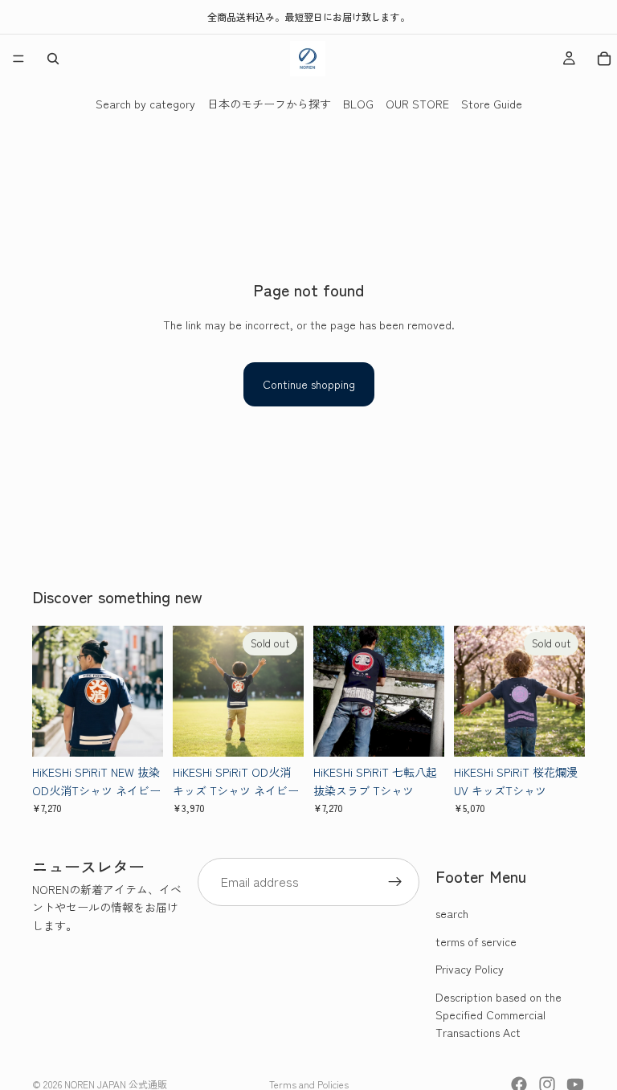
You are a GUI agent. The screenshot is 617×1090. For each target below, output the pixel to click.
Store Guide (491, 104)
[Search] (53, 58)
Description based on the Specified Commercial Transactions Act (498, 1015)
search (451, 913)
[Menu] (18, 58)
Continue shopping (309, 384)
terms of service (476, 941)
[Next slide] (145, 691)
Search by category (145, 104)
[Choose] (138, 732)
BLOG (358, 104)
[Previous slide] (49, 691)
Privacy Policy (469, 969)
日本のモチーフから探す (269, 104)
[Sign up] (395, 882)
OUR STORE (417, 104)
